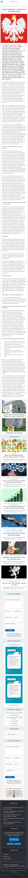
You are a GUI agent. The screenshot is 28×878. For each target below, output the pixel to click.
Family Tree (7, 530)
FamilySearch (7, 243)
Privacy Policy (18, 636)
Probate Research (19, 531)
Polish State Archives (15, 278)
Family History (15, 477)
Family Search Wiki (8, 253)
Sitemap (22, 874)
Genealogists (14, 530)
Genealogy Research (14, 479)
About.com (6, 354)
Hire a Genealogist (7, 858)
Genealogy (14, 453)
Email (16, 617)
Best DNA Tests (6, 856)
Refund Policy (3, 874)
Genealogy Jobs (14, 839)
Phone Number (8, 617)
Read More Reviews (14, 705)
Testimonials (5, 854)
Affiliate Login (18, 843)
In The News (3, 875)
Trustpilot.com (14, 646)
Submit (9, 630)
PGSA (20, 209)
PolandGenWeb (7, 351)
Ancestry (6, 341)
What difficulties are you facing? (12, 599)
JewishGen (4, 313)
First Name (8, 611)
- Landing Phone (8, 770)
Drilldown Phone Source (10, 623)
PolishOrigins (6, 299)
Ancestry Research (7, 477)
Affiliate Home (10, 843)
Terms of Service (10, 874)
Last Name (17, 611)
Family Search (14, 503)
